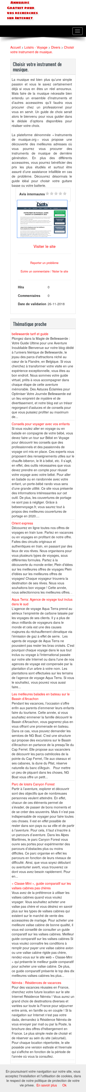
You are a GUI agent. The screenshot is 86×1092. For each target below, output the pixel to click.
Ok (64, 1085)
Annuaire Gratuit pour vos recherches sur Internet (22, 10)
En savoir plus (46, 1085)
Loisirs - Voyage (35, 47)
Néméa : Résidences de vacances (36, 982)
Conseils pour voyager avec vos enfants (41, 424)
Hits (21, 287)
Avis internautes (32, 194)
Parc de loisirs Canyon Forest (33, 784)
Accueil (15, 47)
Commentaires (29, 295)
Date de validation (32, 304)
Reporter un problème (44, 263)
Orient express (22, 523)
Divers (55, 47)
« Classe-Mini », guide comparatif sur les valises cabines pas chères (41, 885)
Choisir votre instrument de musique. (42, 49)
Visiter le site (44, 246)
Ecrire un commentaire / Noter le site (44, 271)
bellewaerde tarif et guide (30, 333)
